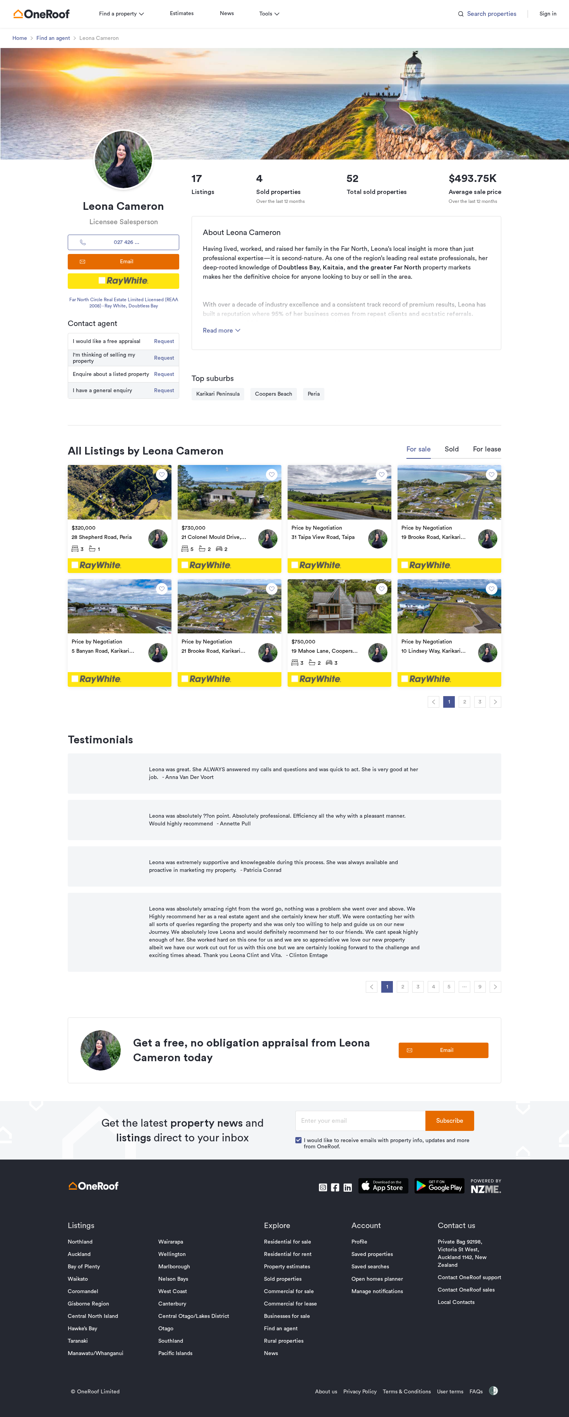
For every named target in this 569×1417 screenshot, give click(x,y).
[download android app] (439, 1187)
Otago (165, 1328)
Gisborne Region (88, 1304)
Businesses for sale (287, 1316)
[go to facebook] (335, 1187)
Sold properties (283, 1279)
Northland (80, 1242)
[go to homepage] (41, 14)
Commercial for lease (290, 1304)
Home (19, 38)
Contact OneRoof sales (466, 1290)
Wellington (172, 1254)
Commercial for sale (289, 1291)
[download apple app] (383, 1187)
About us (326, 1392)
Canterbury (172, 1304)
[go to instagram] (322, 1187)
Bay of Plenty (84, 1266)
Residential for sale (287, 1242)
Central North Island (93, 1316)
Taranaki (78, 1341)
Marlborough (174, 1266)
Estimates (182, 13)
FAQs (476, 1392)
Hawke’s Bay (82, 1328)
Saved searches (370, 1266)
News (227, 13)
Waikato (78, 1279)
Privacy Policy (360, 1392)
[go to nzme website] (486, 1187)
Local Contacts (456, 1302)
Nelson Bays (173, 1279)
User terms (450, 1392)
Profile (359, 1242)
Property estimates (287, 1266)
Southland (170, 1341)
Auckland (79, 1254)
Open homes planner (377, 1279)
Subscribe (449, 1121)
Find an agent (53, 38)
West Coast (172, 1291)
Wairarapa (170, 1242)
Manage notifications (377, 1291)
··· (464, 987)
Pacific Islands (175, 1353)
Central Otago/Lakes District (193, 1316)
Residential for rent (288, 1254)
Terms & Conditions (407, 1392)
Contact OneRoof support (469, 1277)
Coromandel (83, 1291)
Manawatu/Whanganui (95, 1353)
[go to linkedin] (347, 1187)
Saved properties (372, 1254)
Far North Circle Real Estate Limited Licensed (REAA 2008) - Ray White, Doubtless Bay (123, 302)
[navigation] (433, 702)
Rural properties (283, 1341)
